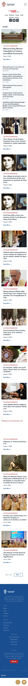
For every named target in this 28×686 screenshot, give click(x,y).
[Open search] (18, 682)
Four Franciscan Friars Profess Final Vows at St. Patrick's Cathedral (14, 333)
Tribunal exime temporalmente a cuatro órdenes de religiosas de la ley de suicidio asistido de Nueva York (15, 255)
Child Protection (14, 639)
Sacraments (6, 625)
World (17, 15)
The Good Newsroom (10, 46)
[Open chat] (24, 682)
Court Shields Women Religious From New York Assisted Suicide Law (15, 407)
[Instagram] (17, 20)
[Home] (8, 4)
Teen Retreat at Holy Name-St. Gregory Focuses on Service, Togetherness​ (14, 555)
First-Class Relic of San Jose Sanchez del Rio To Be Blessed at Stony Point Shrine (15, 217)
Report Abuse (14, 642)
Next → (18, 575)
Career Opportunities (14, 637)
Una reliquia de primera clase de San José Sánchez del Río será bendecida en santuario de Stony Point (15, 179)
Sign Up (14, 661)
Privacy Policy (14, 644)
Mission (5, 608)
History (5, 611)
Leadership (6, 613)
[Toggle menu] (25, 4)
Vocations (6, 627)
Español (11, 17)
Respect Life (6, 630)
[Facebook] (14, 20)
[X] (10, 20)
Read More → (7, 59)
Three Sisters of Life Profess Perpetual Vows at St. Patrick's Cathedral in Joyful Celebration (14, 141)
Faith (21, 15)
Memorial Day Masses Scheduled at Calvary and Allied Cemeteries (13, 51)
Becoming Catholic (8, 622)
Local (6, 15)
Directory (6, 616)
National (11, 15)
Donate (17, 17)
